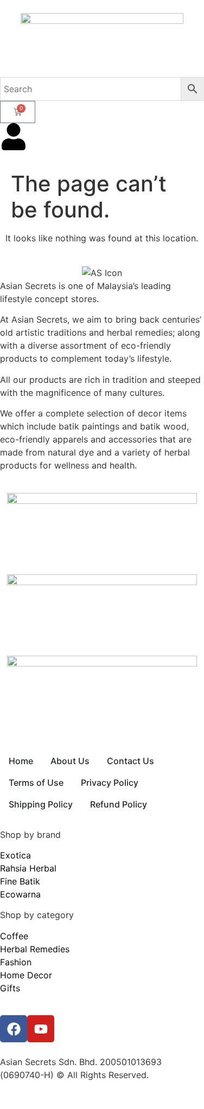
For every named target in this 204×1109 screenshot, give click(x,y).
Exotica (15, 855)
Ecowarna (20, 894)
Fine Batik (20, 881)
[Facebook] (13, 1028)
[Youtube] (40, 1028)
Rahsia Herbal (28, 868)
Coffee (14, 936)
